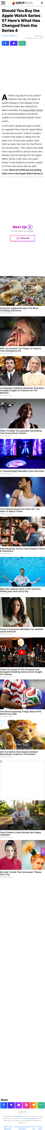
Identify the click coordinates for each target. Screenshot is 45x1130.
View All (24, 238)
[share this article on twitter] (14, 43)
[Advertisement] (22, 70)
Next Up (22, 227)
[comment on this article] (33, 1105)
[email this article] (18, 1105)
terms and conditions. (30, 1118)
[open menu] (3, 3)
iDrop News (19, 1116)
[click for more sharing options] (22, 43)
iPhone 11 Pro (32, 102)
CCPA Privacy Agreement (7, 1128)
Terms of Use (34, 1128)
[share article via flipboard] (26, 1105)
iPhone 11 (15, 102)
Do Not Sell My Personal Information (22, 1128)
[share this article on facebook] (5, 43)
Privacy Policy (40, 1128)
